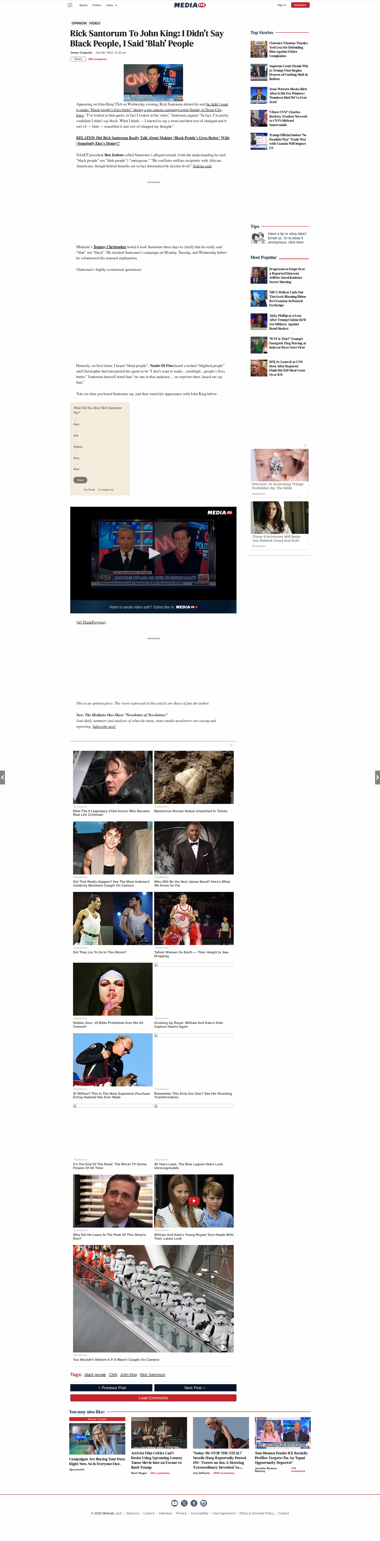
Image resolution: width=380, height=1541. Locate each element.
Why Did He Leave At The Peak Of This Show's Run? (109, 1236)
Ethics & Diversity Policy (256, 1513)
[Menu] (72, 5)
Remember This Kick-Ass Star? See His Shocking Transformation (193, 1095)
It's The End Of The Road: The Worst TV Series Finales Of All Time (110, 1166)
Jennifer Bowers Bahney (266, 1470)
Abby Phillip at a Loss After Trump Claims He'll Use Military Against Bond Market (287, 322)
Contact (283, 1513)
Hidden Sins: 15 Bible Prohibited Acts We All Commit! (108, 1025)
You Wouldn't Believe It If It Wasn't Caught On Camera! (116, 1360)
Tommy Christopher (109, 247)
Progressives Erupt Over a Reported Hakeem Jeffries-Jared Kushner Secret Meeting (287, 275)
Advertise (165, 1513)
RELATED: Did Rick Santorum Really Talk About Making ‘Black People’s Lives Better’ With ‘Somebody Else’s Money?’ (152, 140)
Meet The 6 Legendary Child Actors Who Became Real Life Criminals (111, 813)
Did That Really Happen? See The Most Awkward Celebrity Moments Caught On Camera (111, 883)
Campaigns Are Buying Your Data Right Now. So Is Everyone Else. (97, 1461)
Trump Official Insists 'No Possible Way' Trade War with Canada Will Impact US (287, 141)
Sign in (281, 5)
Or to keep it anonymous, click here (285, 240)
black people (95, 1375)
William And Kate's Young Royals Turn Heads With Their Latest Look (194, 1236)
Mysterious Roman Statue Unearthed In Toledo (190, 811)
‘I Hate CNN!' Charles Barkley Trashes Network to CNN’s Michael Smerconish (288, 118)
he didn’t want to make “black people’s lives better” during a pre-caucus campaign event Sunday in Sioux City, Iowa (152, 109)
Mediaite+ (300, 5)
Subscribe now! (104, 726)
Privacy (181, 1513)
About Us (132, 1513)
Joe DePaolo (201, 1473)
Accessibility (199, 1513)
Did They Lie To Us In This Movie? (99, 952)
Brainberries (80, 806)
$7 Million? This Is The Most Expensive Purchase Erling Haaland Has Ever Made (111, 1095)
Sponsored (76, 1469)
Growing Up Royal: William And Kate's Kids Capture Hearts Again (188, 1025)
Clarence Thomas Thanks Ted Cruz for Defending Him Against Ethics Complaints (288, 49)
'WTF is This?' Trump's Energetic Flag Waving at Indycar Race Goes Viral (287, 343)
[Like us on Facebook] (194, 1503)
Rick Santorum (152, 1375)
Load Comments (153, 1398)
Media (83, 5)
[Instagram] (203, 1503)
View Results (89, 489)
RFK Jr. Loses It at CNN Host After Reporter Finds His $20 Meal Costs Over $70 (287, 368)
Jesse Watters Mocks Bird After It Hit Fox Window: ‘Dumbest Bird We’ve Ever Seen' (288, 95)
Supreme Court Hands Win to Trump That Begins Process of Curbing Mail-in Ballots (288, 72)
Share (78, 58)
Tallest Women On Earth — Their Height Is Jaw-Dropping (191, 954)
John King (128, 1375)
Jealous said (202, 166)
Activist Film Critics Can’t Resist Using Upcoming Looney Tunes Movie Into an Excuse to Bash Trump (157, 1460)
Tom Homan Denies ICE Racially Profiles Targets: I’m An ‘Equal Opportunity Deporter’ (281, 1457)
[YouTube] (174, 1503)
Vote (80, 480)
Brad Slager (139, 1473)
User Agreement (224, 1513)
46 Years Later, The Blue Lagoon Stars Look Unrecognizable (188, 1166)
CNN (113, 1375)
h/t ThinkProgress (91, 622)
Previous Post (2, 777)
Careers (149, 1513)
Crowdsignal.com (105, 489)
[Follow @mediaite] (184, 1503)
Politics (96, 5)
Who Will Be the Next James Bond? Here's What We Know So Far (192, 883)
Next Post (377, 777)
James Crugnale (81, 52)
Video (111, 5)
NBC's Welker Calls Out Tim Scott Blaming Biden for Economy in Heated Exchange (287, 298)
